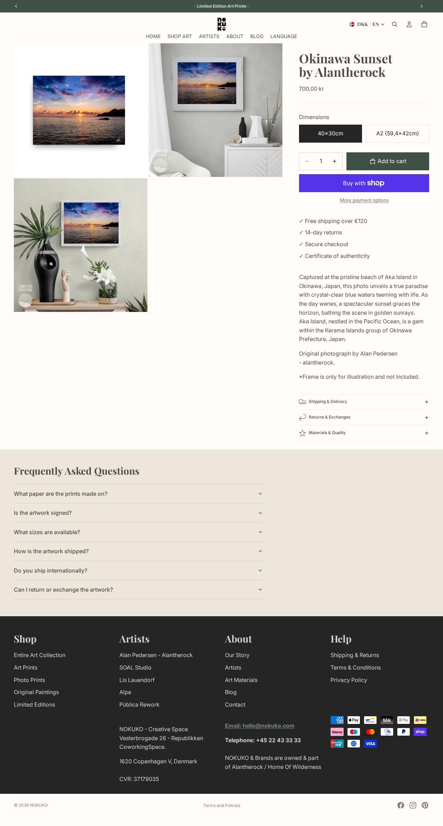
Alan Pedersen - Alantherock (156, 655)
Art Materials (241, 679)
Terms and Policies (221, 805)
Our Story (237, 655)
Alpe (125, 692)
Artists (233, 667)
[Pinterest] (425, 805)
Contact (235, 704)
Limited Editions (34, 704)
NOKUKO (39, 805)
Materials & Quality (327, 432)
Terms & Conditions (356, 667)
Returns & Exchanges (329, 417)
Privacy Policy (349, 679)
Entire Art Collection (39, 655)
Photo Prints (29, 679)
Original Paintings (36, 692)
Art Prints (25, 667)
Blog (231, 692)
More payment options (364, 200)
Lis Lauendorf (137, 679)
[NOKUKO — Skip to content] (221, 24)
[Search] (394, 24)
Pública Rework (139, 704)
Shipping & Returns (355, 655)
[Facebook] (401, 805)
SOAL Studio (135, 667)
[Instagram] (413, 805)
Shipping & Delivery (328, 401)
